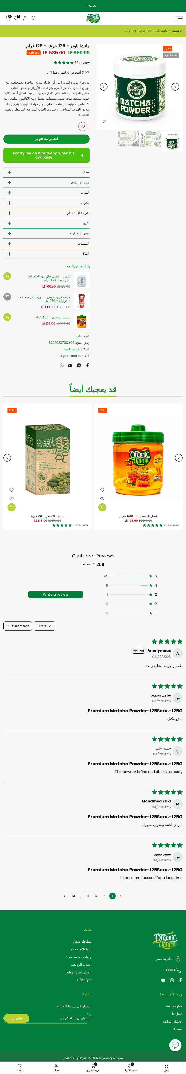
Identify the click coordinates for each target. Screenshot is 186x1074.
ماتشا (78, 336)
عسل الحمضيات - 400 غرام (138, 516)
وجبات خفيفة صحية (78, 957)
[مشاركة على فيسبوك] (88, 365)
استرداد (178, 1029)
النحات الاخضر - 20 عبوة (47, 516)
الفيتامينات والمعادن (78, 972)
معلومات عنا (174, 1006)
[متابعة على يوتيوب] (163, 980)
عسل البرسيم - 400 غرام (52, 317)
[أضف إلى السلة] (7, 276)
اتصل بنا (177, 1014)
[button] (63, 62)
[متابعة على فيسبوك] (181, 980)
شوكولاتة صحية (81, 949)
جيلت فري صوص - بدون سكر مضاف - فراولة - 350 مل (45, 299)
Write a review (56, 594)
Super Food (68, 356)
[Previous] (175, 87)
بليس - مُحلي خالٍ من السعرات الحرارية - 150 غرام (49, 278)
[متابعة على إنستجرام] (172, 980)
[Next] (104, 87)
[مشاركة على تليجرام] (79, 365)
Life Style (84, 980)
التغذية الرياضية (81, 965)
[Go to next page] (65, 896)
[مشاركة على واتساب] (62, 365)
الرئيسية (177, 30)
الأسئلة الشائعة (173, 1021)
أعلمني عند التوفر (46, 139)
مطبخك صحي (82, 941)
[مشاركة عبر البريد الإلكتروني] (70, 365)
